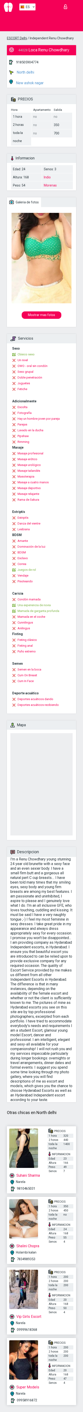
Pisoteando (25, 581)
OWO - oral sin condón (32, 366)
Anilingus (24, 628)
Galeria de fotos (27, 202)
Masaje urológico (29, 465)
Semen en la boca (29, 669)
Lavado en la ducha (30, 430)
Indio (47, 177)
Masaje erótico (27, 459)
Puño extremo (27, 651)
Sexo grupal (25, 371)
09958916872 (27, 1400)
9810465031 (26, 1188)
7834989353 (26, 1259)
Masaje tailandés (29, 470)
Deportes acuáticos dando (35, 699)
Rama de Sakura (28, 499)
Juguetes (24, 383)
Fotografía (25, 413)
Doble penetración (30, 377)
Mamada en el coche (31, 616)
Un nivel (23, 360)
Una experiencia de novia (34, 605)
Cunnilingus (25, 622)
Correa (22, 564)
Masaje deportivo (29, 488)
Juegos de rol (27, 569)
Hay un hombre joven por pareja (39, 418)
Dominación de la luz (31, 546)
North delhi (25, 72)
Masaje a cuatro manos (33, 482)
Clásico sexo (26, 354)
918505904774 (27, 62)
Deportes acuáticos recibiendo (38, 705)
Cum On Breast (27, 675)
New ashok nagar (29, 83)
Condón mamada (29, 599)
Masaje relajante (28, 494)
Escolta (22, 407)
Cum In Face (26, 681)
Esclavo (23, 558)
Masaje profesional (30, 453)
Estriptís (23, 517)
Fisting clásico (27, 640)
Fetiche (22, 389)
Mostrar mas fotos (41, 315)
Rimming (23, 442)
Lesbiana (24, 529)
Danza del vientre (29, 523)
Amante (23, 541)
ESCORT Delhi (17, 38)
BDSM (22, 552)
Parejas (22, 424)
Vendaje (23, 575)
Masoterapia (26, 476)
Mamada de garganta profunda (38, 611)
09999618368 (27, 1330)
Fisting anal (25, 645)
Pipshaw (23, 436)
